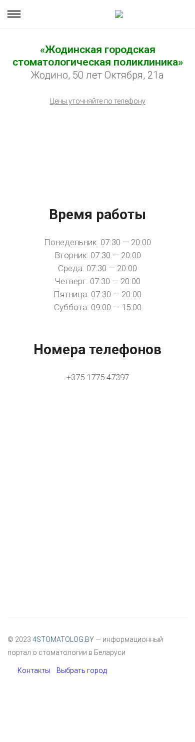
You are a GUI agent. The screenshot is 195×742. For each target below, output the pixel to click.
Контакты (34, 670)
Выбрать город (81, 670)
